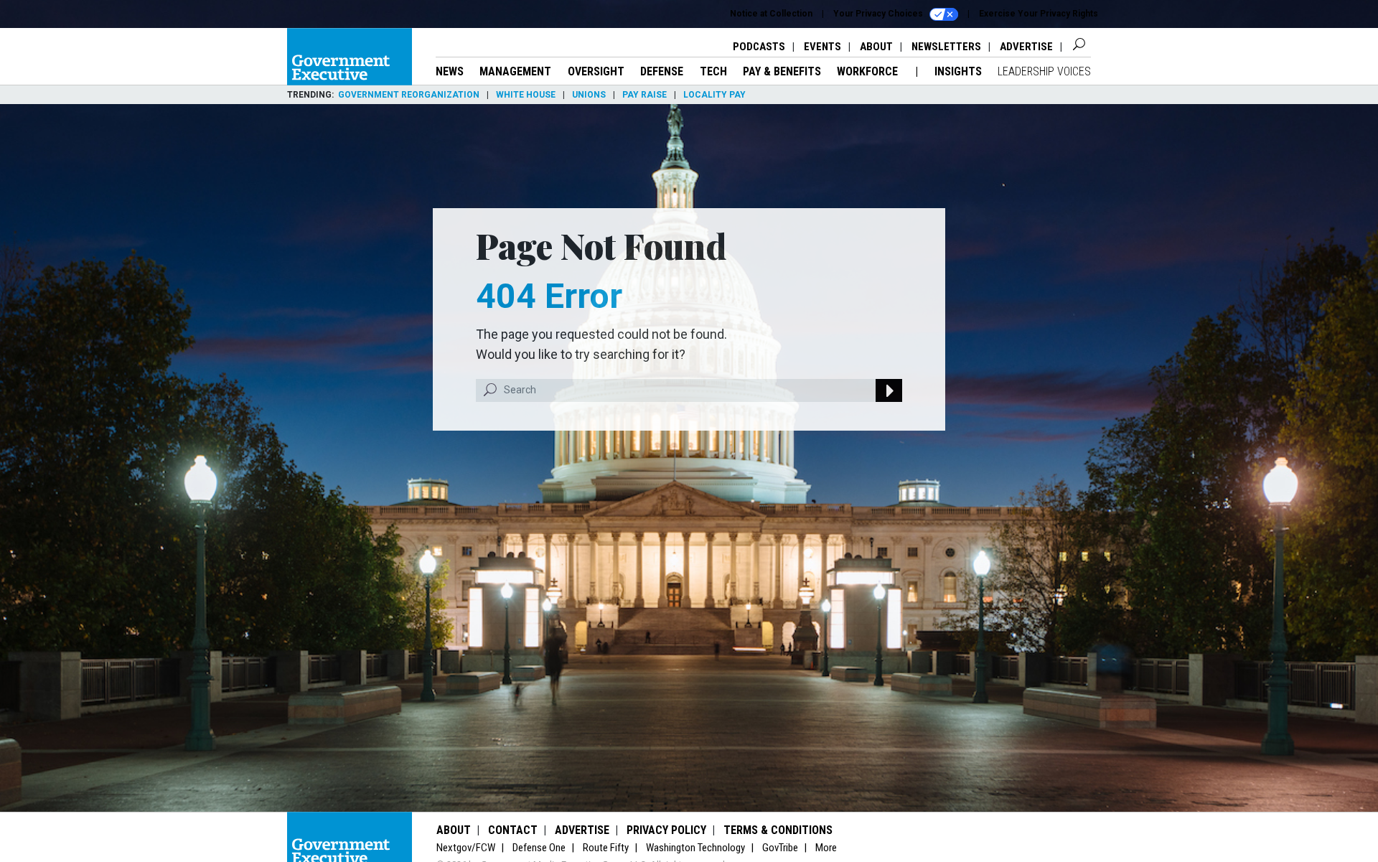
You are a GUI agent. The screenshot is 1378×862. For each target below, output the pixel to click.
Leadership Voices (1044, 71)
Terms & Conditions (778, 830)
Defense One (539, 847)
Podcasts (759, 46)
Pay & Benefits (782, 71)
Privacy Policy (666, 830)
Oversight (596, 71)
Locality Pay (714, 95)
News (450, 71)
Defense (661, 71)
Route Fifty (606, 847)
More (826, 847)
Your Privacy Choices (879, 14)
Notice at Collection (771, 14)
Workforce (869, 71)
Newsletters (946, 46)
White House (526, 95)
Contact (513, 830)
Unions (589, 95)
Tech (713, 71)
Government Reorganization (408, 95)
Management (515, 71)
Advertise (1026, 46)
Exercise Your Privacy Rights (1038, 14)
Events (822, 46)
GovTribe (780, 847)
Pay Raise (644, 95)
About (876, 46)
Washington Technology (695, 847)
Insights (958, 71)
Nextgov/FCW (465, 847)
